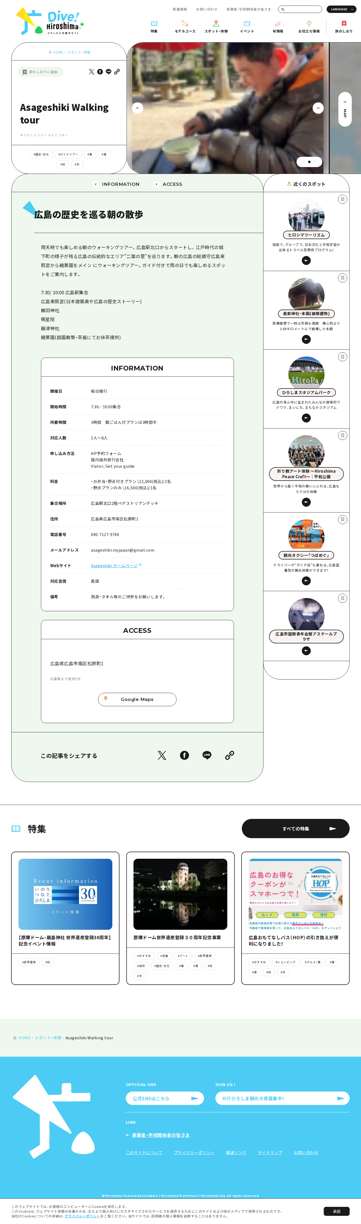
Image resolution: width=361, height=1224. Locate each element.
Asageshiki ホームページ (114, 565)
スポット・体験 (79, 52)
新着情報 (180, 9)
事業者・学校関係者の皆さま (248, 9)
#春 (89, 154)
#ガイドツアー (68, 154)
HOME (58, 52)
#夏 (104, 154)
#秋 (63, 164)
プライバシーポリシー (82, 1215)
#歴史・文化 (41, 154)
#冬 (77, 164)
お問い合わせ (206, 9)
